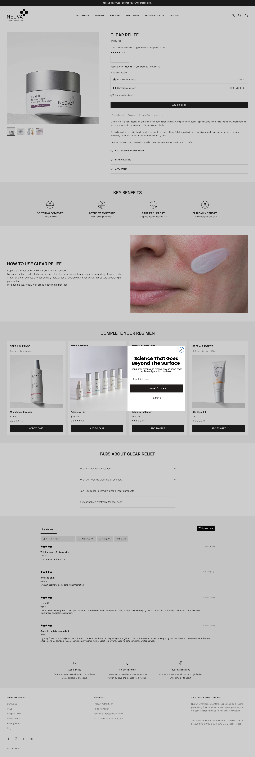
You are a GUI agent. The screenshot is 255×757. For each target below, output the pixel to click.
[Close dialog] (181, 349)
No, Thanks (156, 398)
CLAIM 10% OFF (156, 388)
